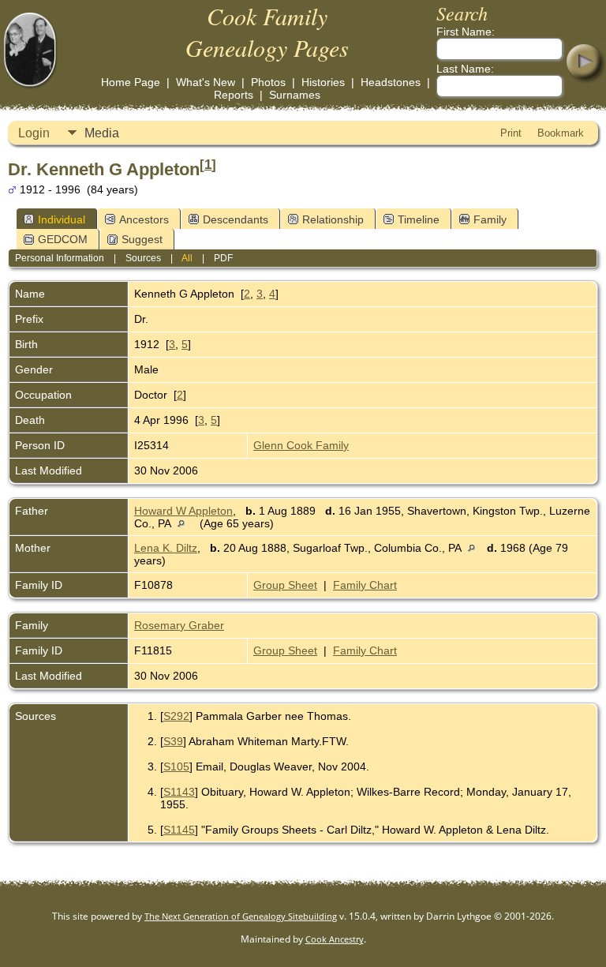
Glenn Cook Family (301, 445)
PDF (223, 258)
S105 (176, 766)
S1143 (179, 791)
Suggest (142, 239)
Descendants (235, 219)
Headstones (391, 82)
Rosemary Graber (179, 625)
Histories (323, 82)
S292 (176, 716)
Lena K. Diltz (165, 548)
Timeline (419, 219)
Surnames (294, 94)
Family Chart (365, 585)
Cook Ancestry (334, 939)
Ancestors (144, 219)
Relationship (333, 219)
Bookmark (560, 133)
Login (34, 133)
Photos (268, 82)
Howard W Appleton (183, 510)
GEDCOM (63, 239)
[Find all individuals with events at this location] (185, 523)
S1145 (179, 829)
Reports (233, 94)
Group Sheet (285, 585)
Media (101, 133)
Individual (61, 219)
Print (511, 133)
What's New (205, 82)
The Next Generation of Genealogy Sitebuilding (240, 916)
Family (490, 219)
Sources (143, 258)
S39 (173, 741)
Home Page (130, 82)
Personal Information (59, 258)
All (187, 258)
